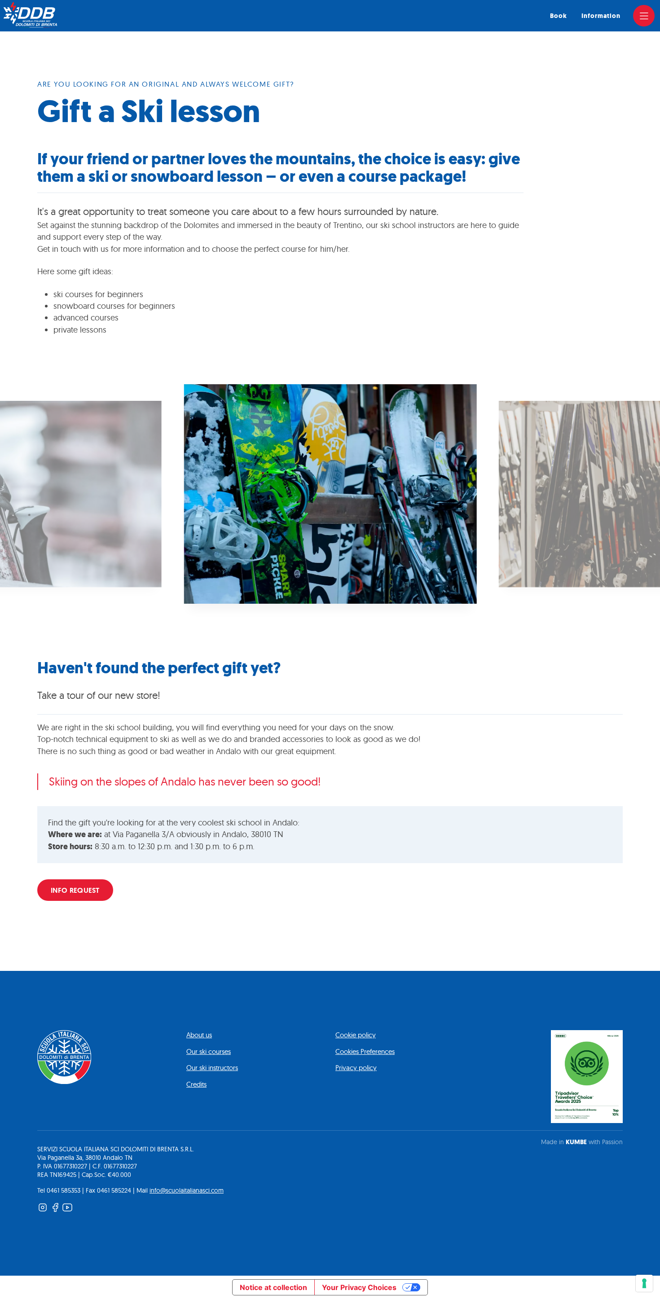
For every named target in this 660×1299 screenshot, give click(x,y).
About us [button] (199, 1035)
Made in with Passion (582, 1142)
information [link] (600, 16)
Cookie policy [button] (355, 1035)
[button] (330, 494)
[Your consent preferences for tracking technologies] (644, 1283)
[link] (644, 15)
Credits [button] (196, 1084)
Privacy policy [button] (356, 1067)
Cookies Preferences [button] (365, 1051)
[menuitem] (558, 16)
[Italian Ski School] (30, 15)
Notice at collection (273, 1287)
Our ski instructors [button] (212, 1067)
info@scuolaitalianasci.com (187, 1190)
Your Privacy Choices (359, 1287)
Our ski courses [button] (208, 1051)
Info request (75, 890)
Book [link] (558, 16)
